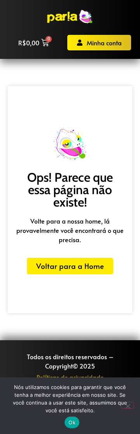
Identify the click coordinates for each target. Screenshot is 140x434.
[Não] (127, 405)
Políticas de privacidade (70, 377)
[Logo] (70, 17)
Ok (71, 422)
